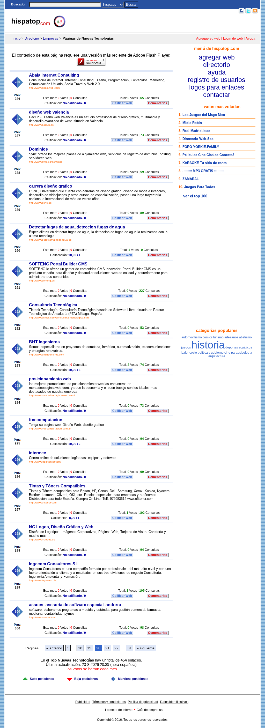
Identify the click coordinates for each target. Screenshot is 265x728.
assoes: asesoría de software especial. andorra (75, 605)
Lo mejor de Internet (119, 710)
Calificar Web (122, 103)
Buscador (18, 4)
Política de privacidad (143, 702)
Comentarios (157, 103)
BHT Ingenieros (44, 342)
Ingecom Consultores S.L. (54, 564)
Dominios (38, 149)
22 (116, 648)
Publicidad (82, 702)
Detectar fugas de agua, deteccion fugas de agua (77, 227)
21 (107, 648)
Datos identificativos (174, 702)
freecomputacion (45, 420)
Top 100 (191, 10)
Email (204, 10)
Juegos (178, 10)
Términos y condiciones (109, 702)
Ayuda (250, 38)
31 (130, 648)
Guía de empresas (150, 710)
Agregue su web (208, 38)
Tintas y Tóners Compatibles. (57, 486)
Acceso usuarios (223, 10)
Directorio (32, 38)
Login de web (233, 38)
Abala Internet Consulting (54, 75)
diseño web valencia (49, 112)
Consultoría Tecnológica (53, 305)
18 (80, 648)
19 (89, 648)
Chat (151, 10)
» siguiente (145, 648)
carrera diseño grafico (50, 186)
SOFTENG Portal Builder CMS (58, 264)
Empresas (50, 38)
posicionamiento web (50, 379)
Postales (163, 10)
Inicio (141, 10)
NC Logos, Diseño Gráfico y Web (61, 527)
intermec (37, 453)
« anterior (54, 648)
